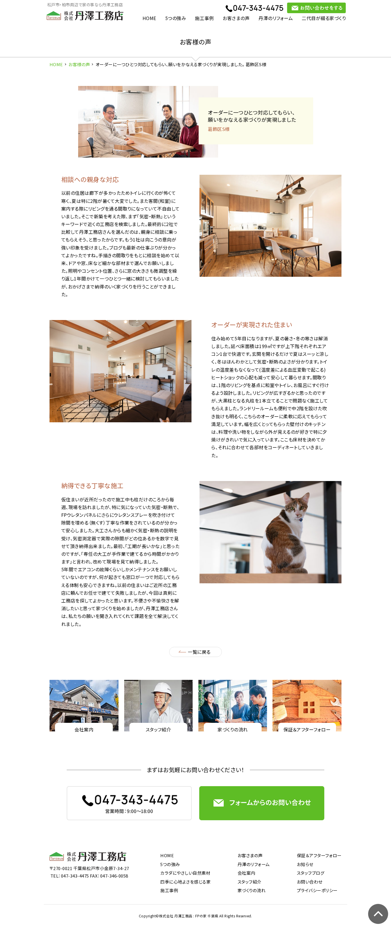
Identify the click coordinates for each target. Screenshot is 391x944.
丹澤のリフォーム (275, 18)
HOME (149, 18)
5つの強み (175, 18)
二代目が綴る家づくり (324, 18)
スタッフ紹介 (250, 882)
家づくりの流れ (252, 890)
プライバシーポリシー (317, 890)
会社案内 (246, 873)
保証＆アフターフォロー (319, 855)
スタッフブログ (310, 873)
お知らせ (305, 864)
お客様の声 (79, 64)
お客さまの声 (236, 18)
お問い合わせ (310, 882)
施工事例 (204, 18)
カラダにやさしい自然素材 (185, 873)
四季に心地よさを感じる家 (185, 882)
